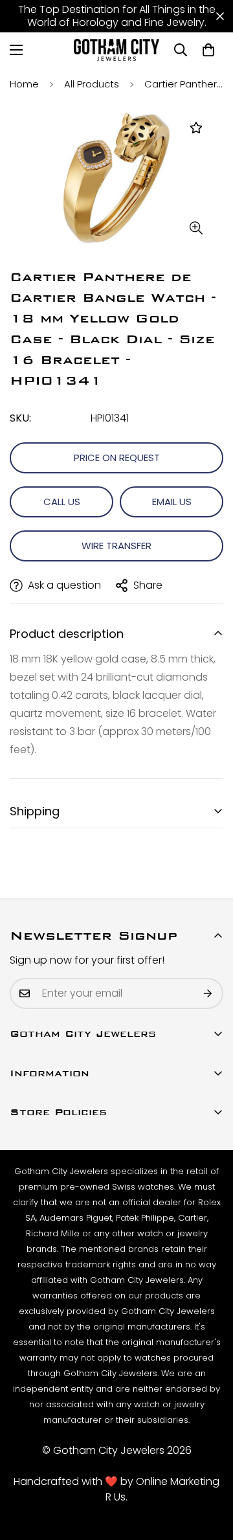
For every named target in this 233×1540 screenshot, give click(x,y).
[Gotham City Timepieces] (117, 49)
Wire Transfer (116, 545)
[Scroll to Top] (210, 1471)
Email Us (172, 501)
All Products (91, 84)
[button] (208, 50)
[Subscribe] (208, 993)
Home (24, 84)
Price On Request (117, 457)
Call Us (61, 501)
